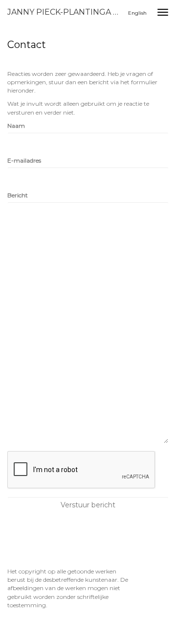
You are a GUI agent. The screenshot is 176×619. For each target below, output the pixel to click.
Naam (16, 125)
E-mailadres (24, 160)
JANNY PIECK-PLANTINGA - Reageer (67, 12)
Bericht (17, 195)
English (137, 13)
